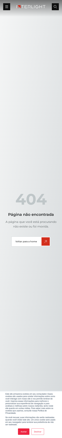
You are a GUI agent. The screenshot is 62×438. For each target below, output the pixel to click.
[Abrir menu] (6, 6)
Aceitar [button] (24, 431)
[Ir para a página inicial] (31, 6)
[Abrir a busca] (55, 6)
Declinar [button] (37, 431)
